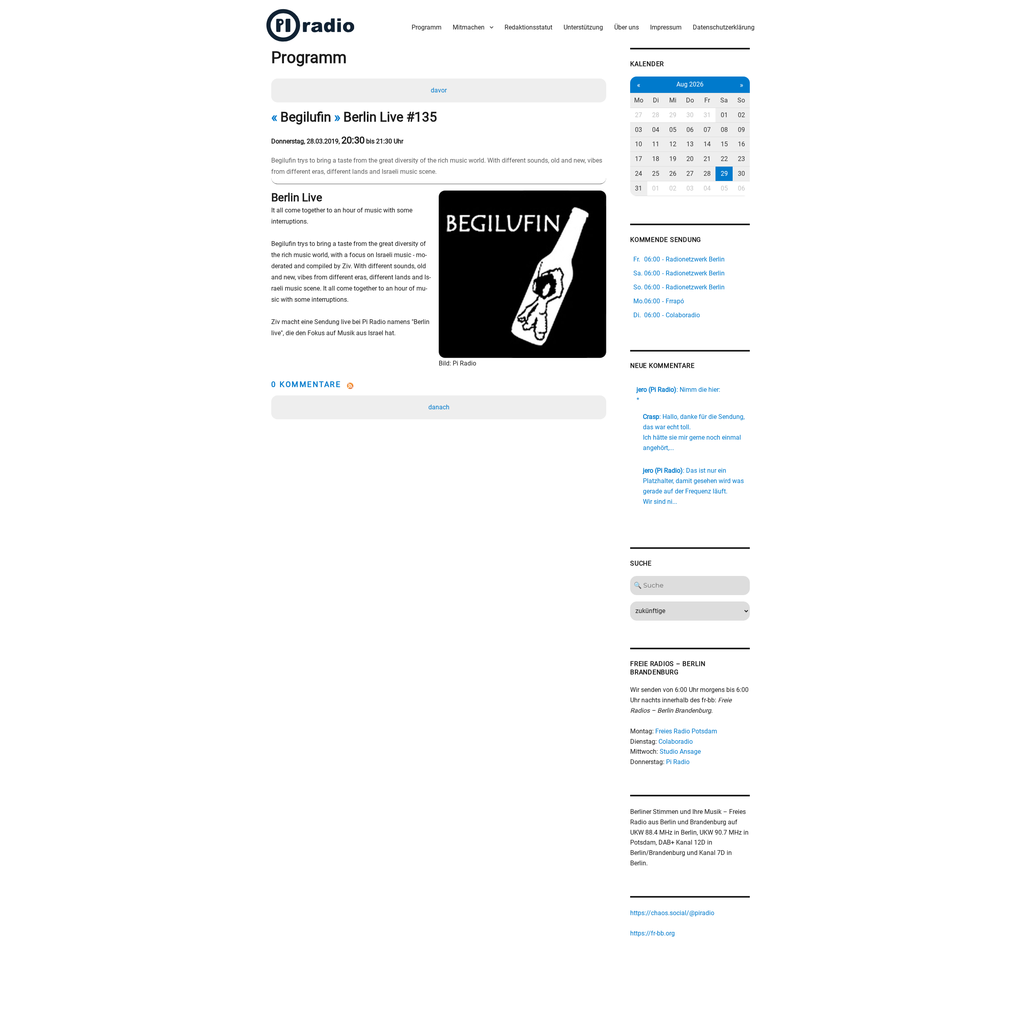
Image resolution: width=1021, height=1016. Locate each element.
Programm (427, 27)
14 (707, 144)
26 (672, 173)
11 (655, 144)
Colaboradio (675, 741)
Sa (724, 100)
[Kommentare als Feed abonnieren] (438, 386)
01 (724, 115)
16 (741, 144)
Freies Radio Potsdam (686, 731)
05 (672, 130)
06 (690, 130)
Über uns (626, 27)
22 (724, 159)
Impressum (666, 27)
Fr (707, 100)
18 (655, 159)
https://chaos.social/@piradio (672, 913)
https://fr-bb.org (652, 933)
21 (707, 159)
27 (638, 115)
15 (724, 144)
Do (690, 100)
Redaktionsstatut (528, 27)
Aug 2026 (690, 84)
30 (690, 115)
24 (638, 173)
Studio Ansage (680, 751)
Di (656, 100)
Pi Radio (678, 762)
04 (655, 130)
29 (672, 115)
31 (707, 115)
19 (672, 159)
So (741, 100)
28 (655, 115)
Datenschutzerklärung (724, 27)
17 (638, 159)
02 (741, 115)
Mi (672, 100)
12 (672, 144)
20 (690, 159)
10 (638, 144)
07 (707, 130)
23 (741, 159)
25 (655, 173)
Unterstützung (583, 27)
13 (690, 144)
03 (638, 130)
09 (741, 130)
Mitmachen (469, 27)
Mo (638, 100)
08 (724, 130)
